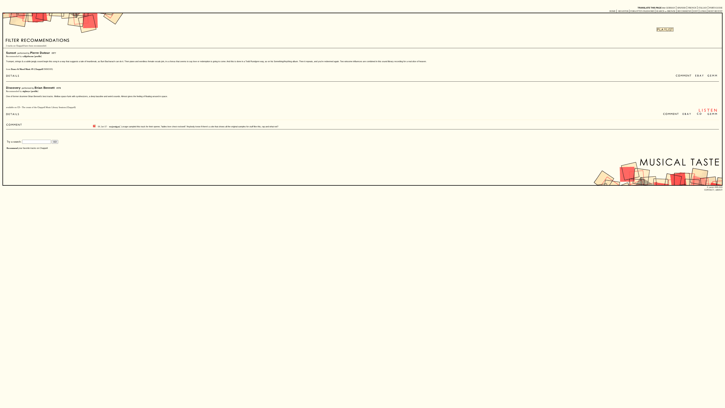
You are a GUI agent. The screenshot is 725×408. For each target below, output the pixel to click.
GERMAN (670, 8)
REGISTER (623, 11)
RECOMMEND (684, 11)
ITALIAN (702, 8)
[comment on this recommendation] (684, 75)
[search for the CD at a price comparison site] (699, 114)
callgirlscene (28, 56)
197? (54, 53)
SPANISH (681, 8)
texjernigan (114, 127)
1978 (58, 88)
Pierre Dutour (40, 52)
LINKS (703, 11)
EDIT (696, 11)
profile (38, 56)
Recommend (12, 148)
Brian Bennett (45, 87)
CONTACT (709, 190)
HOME (612, 11)
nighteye (26, 91)
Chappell (39, 69)
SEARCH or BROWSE (666, 11)
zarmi (711, 187)
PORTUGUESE (716, 8)
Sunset (11, 52)
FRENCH (692, 8)
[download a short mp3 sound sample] (708, 111)
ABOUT (719, 190)
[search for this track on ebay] (699, 75)
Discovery (13, 87)
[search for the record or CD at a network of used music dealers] (712, 75)
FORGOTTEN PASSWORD (642, 11)
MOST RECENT (715, 11)
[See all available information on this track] (13, 76)
